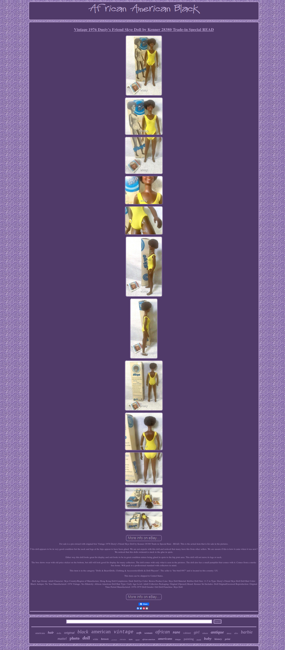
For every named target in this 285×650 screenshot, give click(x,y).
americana (40, 633)
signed (137, 640)
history (218, 639)
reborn (205, 633)
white (95, 639)
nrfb (138, 632)
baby (208, 638)
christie (123, 639)
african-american (148, 639)
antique (217, 632)
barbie (246, 631)
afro (236, 633)
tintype (178, 639)
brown (105, 638)
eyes (130, 639)
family (199, 640)
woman (148, 632)
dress (229, 633)
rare (176, 632)
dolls (59, 633)
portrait (114, 640)
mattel (62, 638)
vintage (123, 632)
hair (51, 632)
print (227, 639)
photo (75, 638)
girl (196, 632)
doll (86, 637)
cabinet (187, 633)
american (101, 631)
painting (189, 638)
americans (165, 638)
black (82, 631)
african (162, 631)
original (69, 632)
